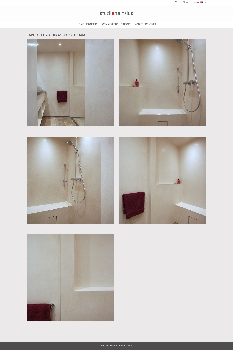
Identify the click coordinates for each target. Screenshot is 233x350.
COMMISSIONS (110, 24)
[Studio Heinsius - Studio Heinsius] (116, 12)
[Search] (176, 2)
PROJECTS (91, 24)
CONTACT (150, 24)
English (195, 2)
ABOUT (139, 24)
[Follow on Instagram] (184, 2)
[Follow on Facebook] (181, 2)
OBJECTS (125, 24)
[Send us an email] (187, 2)
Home (80, 24)
